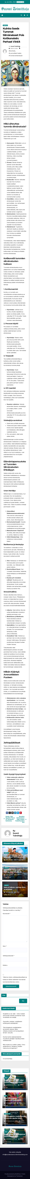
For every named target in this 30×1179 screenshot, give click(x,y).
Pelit (5, 1095)
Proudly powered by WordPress (13, 1174)
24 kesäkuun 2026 (11, 1085)
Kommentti (6, 913)
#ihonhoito (12, 51)
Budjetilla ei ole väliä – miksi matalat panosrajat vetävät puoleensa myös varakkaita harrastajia (14, 1015)
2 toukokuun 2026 (11, 1139)
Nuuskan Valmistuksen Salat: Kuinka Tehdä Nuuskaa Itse (19, 819)
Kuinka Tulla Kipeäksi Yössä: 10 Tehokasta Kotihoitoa (10, 819)
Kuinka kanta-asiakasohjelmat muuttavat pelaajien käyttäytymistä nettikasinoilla (13, 1038)
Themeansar (19, 1176)
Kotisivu (5, 965)
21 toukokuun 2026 (12, 1121)
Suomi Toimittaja (15, 46)
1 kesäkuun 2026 (11, 1103)
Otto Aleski (19, 859)
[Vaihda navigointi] (27, 15)
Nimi (5, 946)
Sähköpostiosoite (8, 955)
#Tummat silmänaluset (15, 55)
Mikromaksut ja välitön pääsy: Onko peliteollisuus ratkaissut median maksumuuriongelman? (14, 1046)
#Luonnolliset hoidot (15, 53)
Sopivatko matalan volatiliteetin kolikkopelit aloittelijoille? (12, 1100)
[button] (21, 15)
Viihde (5, 1077)
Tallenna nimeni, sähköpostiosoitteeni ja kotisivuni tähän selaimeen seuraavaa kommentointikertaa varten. (15, 979)
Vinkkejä (5, 25)
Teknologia (7, 1113)
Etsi (3, 995)
